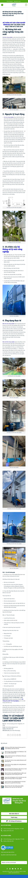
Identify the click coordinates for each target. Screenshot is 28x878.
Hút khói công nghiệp (7, 37)
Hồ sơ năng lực (10, 1)
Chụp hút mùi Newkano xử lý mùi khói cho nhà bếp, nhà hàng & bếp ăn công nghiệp (15, 778)
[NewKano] (14, 5)
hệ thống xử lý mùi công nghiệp (12, 249)
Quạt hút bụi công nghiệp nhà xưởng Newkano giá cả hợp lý (15, 765)
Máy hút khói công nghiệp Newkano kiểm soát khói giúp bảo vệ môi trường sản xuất (15, 773)
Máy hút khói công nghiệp (8, 342)
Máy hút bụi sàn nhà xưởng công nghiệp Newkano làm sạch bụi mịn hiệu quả (14, 786)
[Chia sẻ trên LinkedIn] (20, 735)
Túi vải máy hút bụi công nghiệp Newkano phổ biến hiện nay (15, 761)
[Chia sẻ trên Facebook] (10, 735)
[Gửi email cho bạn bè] (15, 735)
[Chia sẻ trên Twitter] (13, 735)
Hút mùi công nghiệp (8, 117)
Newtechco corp (17, 1)
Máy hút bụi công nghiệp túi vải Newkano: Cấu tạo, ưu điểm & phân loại (15, 752)
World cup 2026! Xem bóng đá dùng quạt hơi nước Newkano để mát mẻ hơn (15, 748)
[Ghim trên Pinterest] (17, 735)
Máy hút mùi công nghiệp (8, 323)
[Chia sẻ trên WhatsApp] (8, 735)
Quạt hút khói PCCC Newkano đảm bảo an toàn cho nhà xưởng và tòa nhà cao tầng (16, 769)
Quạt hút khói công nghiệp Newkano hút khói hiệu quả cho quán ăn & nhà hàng (15, 782)
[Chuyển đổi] (25, 862)
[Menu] (2, 5)
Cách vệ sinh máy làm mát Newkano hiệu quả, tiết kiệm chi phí (15, 756)
